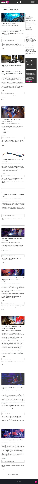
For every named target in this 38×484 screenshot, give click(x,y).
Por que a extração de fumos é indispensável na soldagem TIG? (30, 39)
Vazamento (11, 181)
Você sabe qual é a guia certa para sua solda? (30, 34)
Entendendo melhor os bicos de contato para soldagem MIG (30, 43)
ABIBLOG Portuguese (5, 7)
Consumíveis (9, 141)
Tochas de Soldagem (9, 178)
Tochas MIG (17, 140)
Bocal (8, 97)
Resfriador (3, 182)
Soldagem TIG (21, 45)
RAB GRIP (19, 399)
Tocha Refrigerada (14, 179)
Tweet (2, 48)
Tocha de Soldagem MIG (15, 95)
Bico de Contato (4, 143)
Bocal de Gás (3, 97)
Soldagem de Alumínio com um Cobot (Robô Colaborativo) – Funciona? (30, 54)
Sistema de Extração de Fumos (11, 44)
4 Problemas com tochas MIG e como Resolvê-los (30, 52)
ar (3, 219)
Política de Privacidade (29, 79)
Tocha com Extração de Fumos (17, 43)
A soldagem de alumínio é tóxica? (9, 23)
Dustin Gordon (8, 198)
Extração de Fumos (9, 45)
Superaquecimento (5, 181)
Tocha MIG (15, 416)
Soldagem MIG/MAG (20, 141)
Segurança (3, 466)
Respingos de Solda (5, 307)
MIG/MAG (22, 95)
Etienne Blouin (8, 330)
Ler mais (3, 37)
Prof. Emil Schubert (9, 68)
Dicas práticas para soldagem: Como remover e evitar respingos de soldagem (30, 41)
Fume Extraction (8, 43)
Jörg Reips (7, 25)
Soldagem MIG (16, 45)
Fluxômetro (19, 258)
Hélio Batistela (8, 283)
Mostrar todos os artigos (13, 474)
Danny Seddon (8, 123)
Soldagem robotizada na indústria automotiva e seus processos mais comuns (30, 37)
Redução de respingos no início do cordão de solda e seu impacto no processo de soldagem (12, 279)
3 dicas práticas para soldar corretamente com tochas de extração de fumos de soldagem (30, 49)
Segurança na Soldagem (12, 419)
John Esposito (8, 163)
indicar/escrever (11, 40)
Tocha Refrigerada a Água (18, 181)
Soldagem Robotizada (29, 25)
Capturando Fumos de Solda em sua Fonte (12, 440)
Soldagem (3, 44)
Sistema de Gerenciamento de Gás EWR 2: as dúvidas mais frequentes (30, 45)
